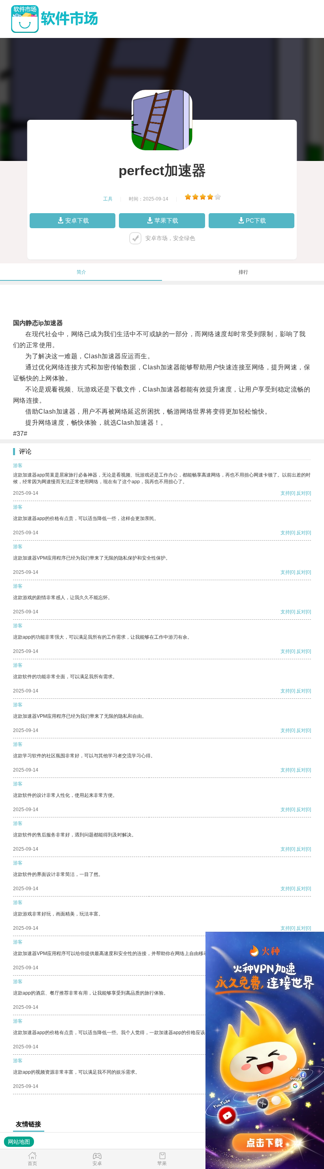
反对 (301, 493)
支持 (285, 493)
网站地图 (19, 1142)
